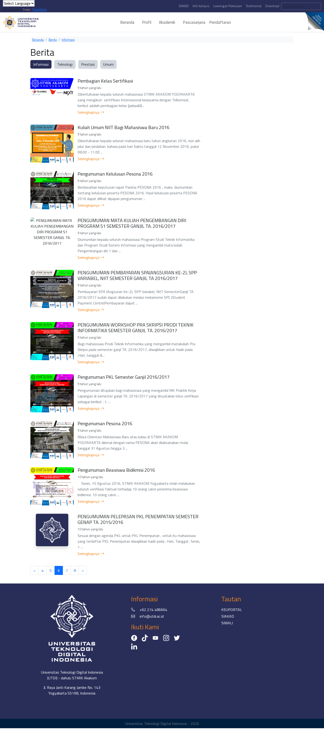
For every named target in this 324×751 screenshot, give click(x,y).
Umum (108, 64)
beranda (127, 22)
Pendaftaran (220, 22)
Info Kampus (201, 6)
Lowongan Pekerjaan (227, 6)
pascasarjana (194, 22)
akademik (167, 22)
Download (272, 6)
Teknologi (65, 64)
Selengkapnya (89, 112)
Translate (39, 9)
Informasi (68, 39)
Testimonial (253, 6)
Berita (53, 39)
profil (146, 22)
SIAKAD (184, 6)
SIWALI (227, 623)
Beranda (38, 39)
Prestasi (88, 64)
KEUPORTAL (231, 609)
